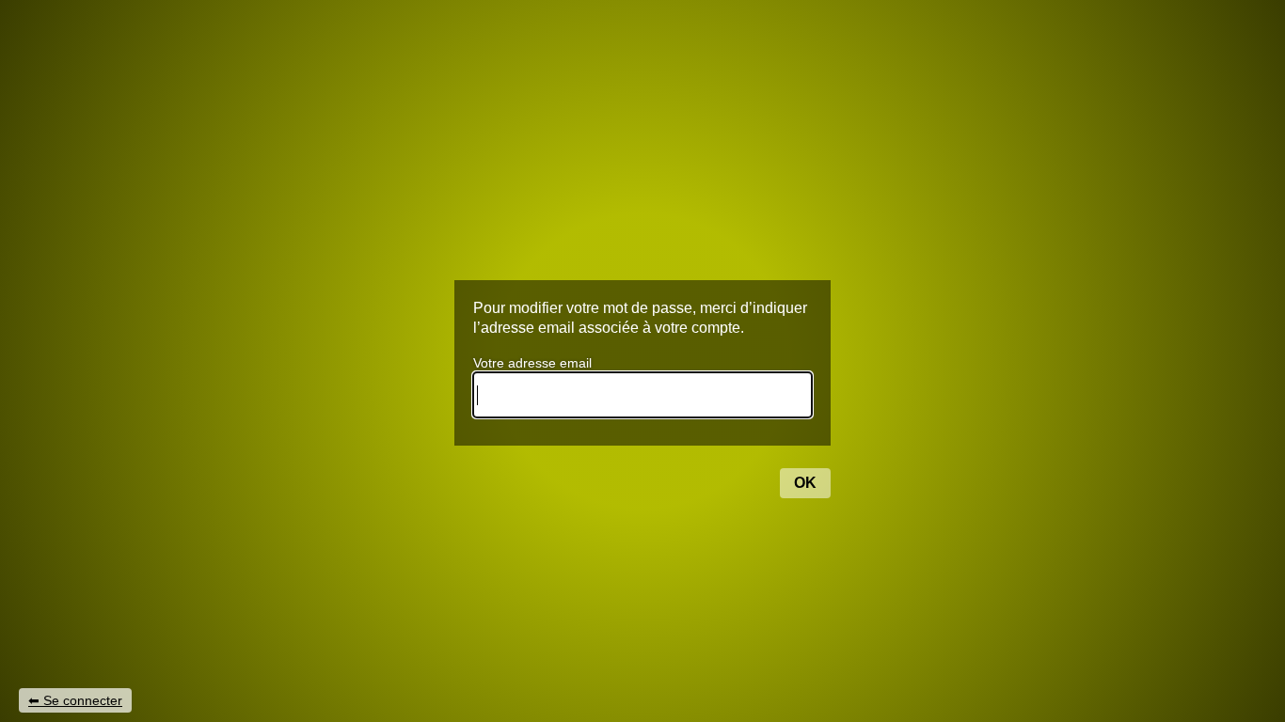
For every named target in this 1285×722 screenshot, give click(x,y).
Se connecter (82, 700)
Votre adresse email (532, 362)
